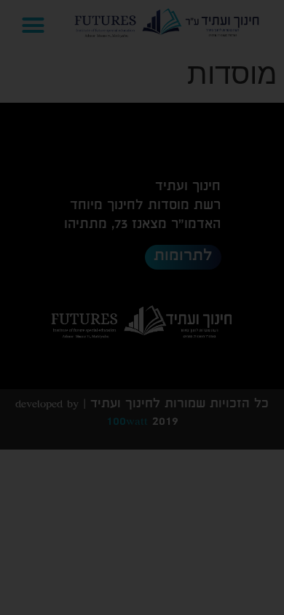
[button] (142, 354)
